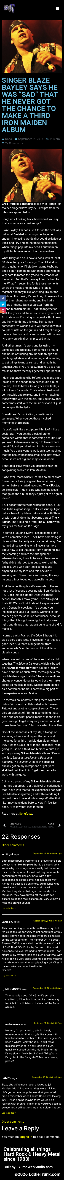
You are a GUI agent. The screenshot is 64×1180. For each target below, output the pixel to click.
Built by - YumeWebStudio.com (28, 1167)
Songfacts (25, 813)
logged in (26, 1136)
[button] (57, 8)
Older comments (13, 845)
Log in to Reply (9, 908)
